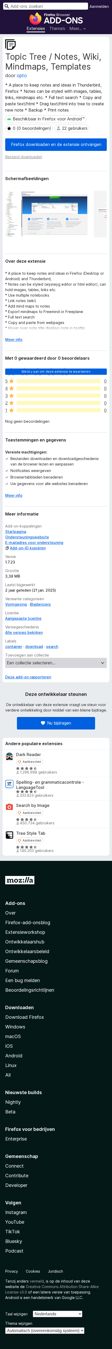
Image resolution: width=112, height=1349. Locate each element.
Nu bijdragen (59, 723)
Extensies (36, 28)
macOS (13, 1036)
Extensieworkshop (25, 932)
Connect (14, 1166)
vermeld (37, 1281)
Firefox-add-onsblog (27, 922)
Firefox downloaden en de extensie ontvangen (56, 144)
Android (13, 1055)
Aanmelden (99, 6)
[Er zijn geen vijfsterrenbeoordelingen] (59, 381)
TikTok (12, 1231)
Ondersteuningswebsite (27, 537)
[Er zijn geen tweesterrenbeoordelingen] (59, 403)
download (34, 646)
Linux (11, 1065)
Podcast (14, 1251)
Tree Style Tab (30, 833)
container (13, 646)
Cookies (33, 1271)
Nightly (13, 1102)
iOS (9, 1046)
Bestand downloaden (23, 157)
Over (10, 913)
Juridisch (55, 1271)
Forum (12, 970)
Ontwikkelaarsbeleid (27, 951)
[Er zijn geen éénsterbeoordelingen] (59, 410)
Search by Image (32, 805)
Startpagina (15, 531)
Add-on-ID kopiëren (28, 548)
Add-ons (15, 903)
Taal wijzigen (16, 1314)
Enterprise (16, 1139)
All (8, 1075)
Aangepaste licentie (23, 618)
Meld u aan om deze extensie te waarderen (56, 371)
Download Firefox (24, 1017)
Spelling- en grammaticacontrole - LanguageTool (50, 785)
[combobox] (45, 6)
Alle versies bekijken (24, 632)
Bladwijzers (40, 604)
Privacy (11, 1271)
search (52, 646)
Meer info (13, 339)
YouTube (14, 1222)
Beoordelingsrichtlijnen (29, 990)
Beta (10, 1111)
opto (22, 75)
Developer (16, 1185)
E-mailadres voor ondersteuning (34, 542)
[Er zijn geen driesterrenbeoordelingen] (59, 396)
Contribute (16, 1175)
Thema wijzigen (18, 1323)
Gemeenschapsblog (26, 961)
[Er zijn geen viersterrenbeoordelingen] (59, 388)
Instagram (16, 1212)
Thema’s (57, 28)
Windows (15, 1026)
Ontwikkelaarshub (24, 942)
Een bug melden (22, 980)
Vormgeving (16, 604)
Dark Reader (28, 754)
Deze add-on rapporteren (28, 677)
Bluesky (13, 1241)
